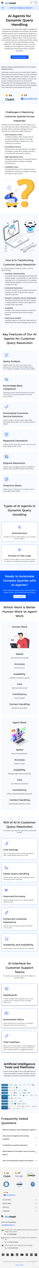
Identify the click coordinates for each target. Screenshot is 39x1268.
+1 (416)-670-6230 (12, 1242)
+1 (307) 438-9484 (12, 1248)
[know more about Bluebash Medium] (36, 1255)
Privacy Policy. (19, 1265)
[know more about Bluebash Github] (28, 1255)
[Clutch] (9, 97)
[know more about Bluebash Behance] (32, 1255)
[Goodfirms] (29, 96)
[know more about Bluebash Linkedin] (18, 1255)
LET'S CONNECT (19, 596)
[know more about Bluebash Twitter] (13, 1255)
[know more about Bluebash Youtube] (23, 1255)
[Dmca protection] (31, 1174)
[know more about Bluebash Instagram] (8, 1255)
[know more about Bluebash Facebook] (4, 1255)
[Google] (19, 1174)
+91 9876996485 (12, 1234)
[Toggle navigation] (36, 3)
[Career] (32, 2)
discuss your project (19, 57)
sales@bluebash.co (8, 1225)
